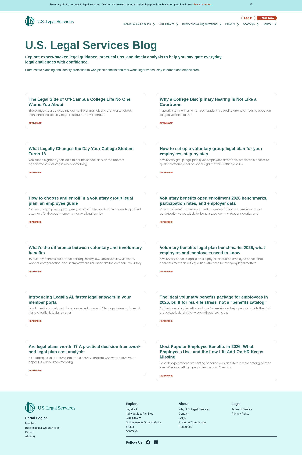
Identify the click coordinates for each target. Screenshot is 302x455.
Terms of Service (242, 409)
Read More (35, 123)
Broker (29, 432)
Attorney (30, 436)
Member (30, 423)
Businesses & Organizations (199, 24)
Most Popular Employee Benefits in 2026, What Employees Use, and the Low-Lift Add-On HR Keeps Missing (211, 351)
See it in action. (202, 4)
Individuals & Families (137, 24)
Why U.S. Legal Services (194, 409)
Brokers (230, 24)
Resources (185, 426)
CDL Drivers (166, 24)
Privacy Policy (240, 413)
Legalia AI (132, 409)
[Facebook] (148, 442)
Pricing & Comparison (192, 422)
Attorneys (249, 24)
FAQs (182, 418)
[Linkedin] (156, 442)
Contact (267, 24)
